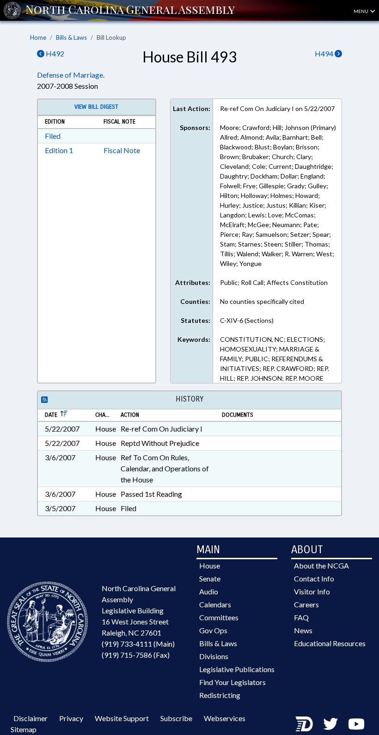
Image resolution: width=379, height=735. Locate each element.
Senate (209, 578)
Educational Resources (330, 643)
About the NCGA (321, 565)
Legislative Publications (237, 669)
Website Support (122, 718)
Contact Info (314, 578)
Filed (53, 135)
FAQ (301, 617)
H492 (54, 53)
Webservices (224, 718)
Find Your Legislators (232, 682)
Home (38, 37)
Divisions (213, 656)
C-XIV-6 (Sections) (247, 320)
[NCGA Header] (130, 10)
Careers (306, 604)
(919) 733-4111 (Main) (138, 643)
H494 (325, 53)
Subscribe (176, 718)
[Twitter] (330, 724)
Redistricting (219, 695)
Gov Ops (213, 630)
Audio (208, 591)
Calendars (215, 604)
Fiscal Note (122, 150)
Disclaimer (30, 718)
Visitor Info (312, 591)
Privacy (71, 718)
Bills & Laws (71, 37)
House (209, 565)
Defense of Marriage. (70, 74)
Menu (361, 11)
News (303, 630)
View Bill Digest (96, 107)
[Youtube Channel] (356, 724)
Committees (218, 617)
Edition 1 (59, 150)
